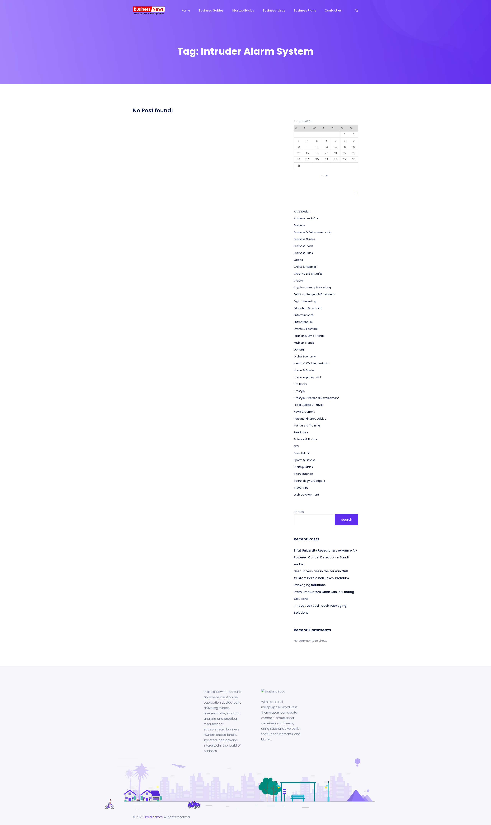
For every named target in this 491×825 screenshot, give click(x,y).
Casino (298, 260)
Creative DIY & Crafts (308, 274)
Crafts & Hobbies (305, 267)
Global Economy (305, 356)
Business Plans (305, 10)
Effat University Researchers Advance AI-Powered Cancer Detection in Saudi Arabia (325, 557)
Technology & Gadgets (309, 481)
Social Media (302, 453)
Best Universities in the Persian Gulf (321, 571)
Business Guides (211, 10)
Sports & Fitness (304, 460)
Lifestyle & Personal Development (316, 398)
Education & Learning (308, 308)
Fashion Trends (304, 343)
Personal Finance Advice (310, 419)
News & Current (304, 412)
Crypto (298, 280)
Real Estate (301, 432)
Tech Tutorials (303, 474)
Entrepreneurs (303, 322)
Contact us (333, 10)
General (299, 350)
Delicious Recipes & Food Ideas (314, 294)
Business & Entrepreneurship (313, 232)
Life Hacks (300, 384)
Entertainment (303, 315)
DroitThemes (153, 817)
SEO (296, 446)
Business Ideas (274, 10)
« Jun (324, 175)
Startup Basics (243, 10)
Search (299, 512)
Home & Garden (305, 370)
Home (185, 10)
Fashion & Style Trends (309, 336)
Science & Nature (305, 439)
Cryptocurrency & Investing (312, 287)
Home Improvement (307, 377)
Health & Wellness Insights (311, 363)
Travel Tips (301, 488)
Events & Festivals (306, 329)
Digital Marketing (305, 301)
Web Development (306, 494)
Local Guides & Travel (308, 405)
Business (299, 225)
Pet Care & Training (307, 425)
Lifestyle (299, 391)
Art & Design (302, 211)
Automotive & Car (306, 218)
